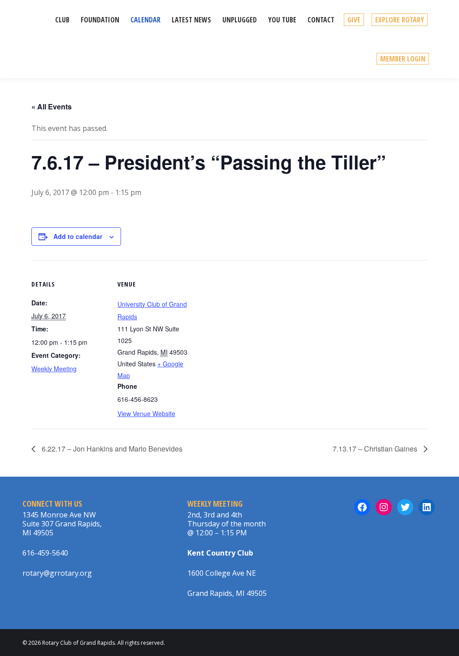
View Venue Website (146, 413)
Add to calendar (77, 236)
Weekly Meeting (54, 368)
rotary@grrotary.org (57, 573)
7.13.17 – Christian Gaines (376, 448)
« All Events (51, 106)
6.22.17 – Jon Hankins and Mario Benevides (111, 448)
